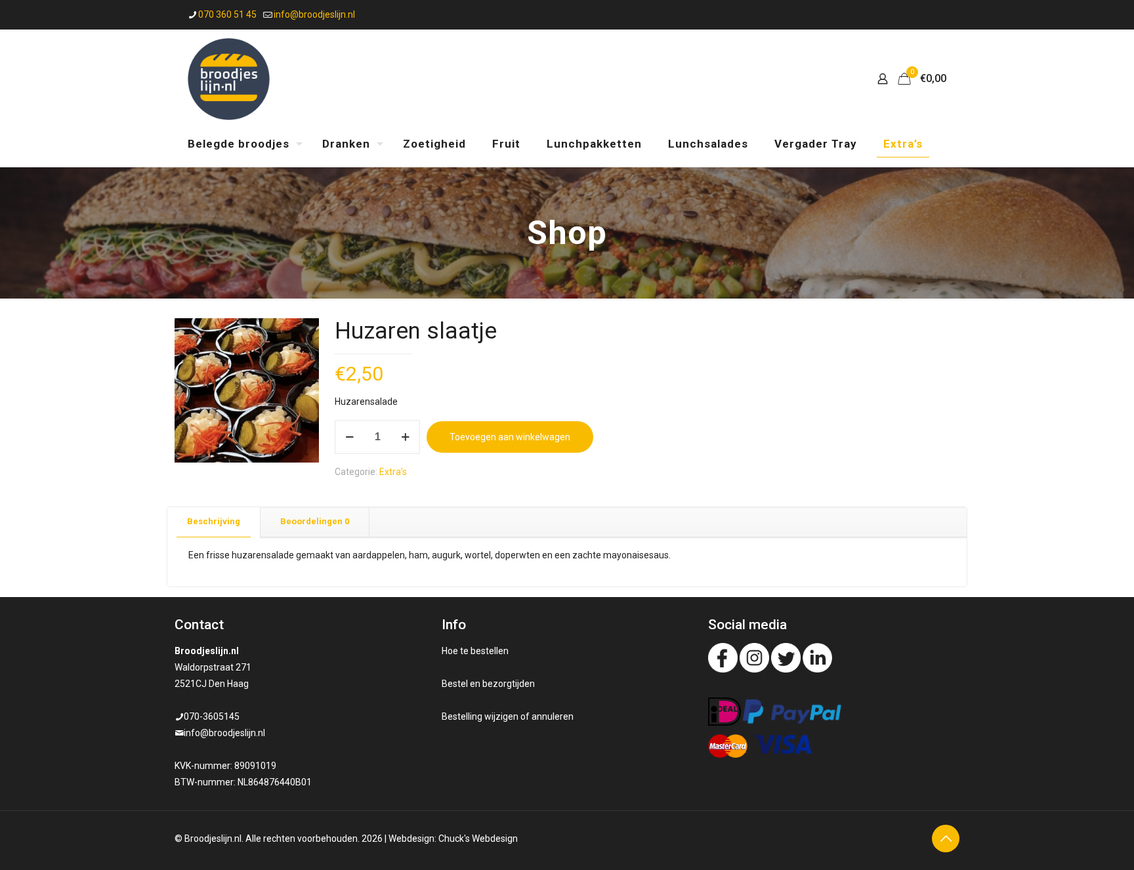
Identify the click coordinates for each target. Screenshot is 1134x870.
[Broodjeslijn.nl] (229, 78)
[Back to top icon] (945, 838)
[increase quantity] (405, 437)
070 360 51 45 (227, 14)
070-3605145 (212, 716)
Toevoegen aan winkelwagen (510, 437)
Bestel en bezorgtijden (488, 683)
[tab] (214, 522)
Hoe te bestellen (475, 651)
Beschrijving (213, 521)
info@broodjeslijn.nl (314, 14)
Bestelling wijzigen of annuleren (508, 716)
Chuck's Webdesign (478, 838)
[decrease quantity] (349, 437)
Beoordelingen (314, 521)
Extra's (393, 471)
